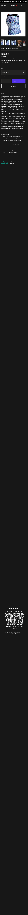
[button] (24, 5)
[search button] (5, 5)
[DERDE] (13, 5)
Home (2, 48)
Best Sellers (8, 48)
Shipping (3, 59)
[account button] (22, 5)
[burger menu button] (2, 5)
